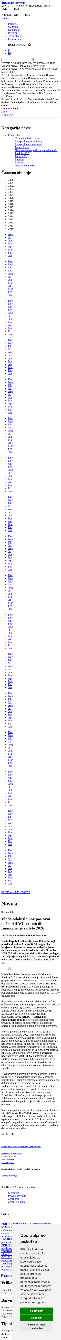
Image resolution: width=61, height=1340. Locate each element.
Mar (10, 249)
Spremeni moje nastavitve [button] (36, 1326)
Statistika (13, 26)
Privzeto (5, 1307)
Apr (10, 246)
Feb (10, 252)
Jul (9, 237)
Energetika (14, 135)
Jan (10, 255)
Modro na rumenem (12, 1313)
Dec (10, 261)
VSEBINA (7, 114)
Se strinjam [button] (36, 1310)
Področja (13, 23)
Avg (10, 234)
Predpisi (12, 32)
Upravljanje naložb (25, 165)
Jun (10, 240)
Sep (10, 270)
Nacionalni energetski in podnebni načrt (36, 150)
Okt (10, 267)
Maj (10, 243)
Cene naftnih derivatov (27, 138)
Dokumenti (14, 29)
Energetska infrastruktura (28, 141)
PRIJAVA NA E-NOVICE (15, 892)
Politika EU (21, 156)
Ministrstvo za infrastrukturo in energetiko (21, 1146)
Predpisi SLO (22, 153)
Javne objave (15, 36)
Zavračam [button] (36, 1317)
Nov (10, 264)
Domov (5, 18)
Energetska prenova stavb (28, 144)
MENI (4, 111)
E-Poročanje (14, 39)
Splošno (19, 159)
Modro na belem (10, 1310)
